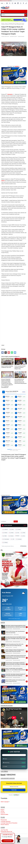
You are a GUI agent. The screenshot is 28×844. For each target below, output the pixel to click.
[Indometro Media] (5, 7)
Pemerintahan (6, 539)
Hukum (11, 532)
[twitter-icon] (10, 3)
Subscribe (14, 789)
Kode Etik (3, 813)
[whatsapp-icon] (21, 3)
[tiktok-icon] (26, 3)
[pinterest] (9, 352)
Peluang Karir (4, 819)
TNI (13, 539)
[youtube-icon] (15, 3)
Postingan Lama (23, 495)
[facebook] (2, 352)
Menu (3, 11)
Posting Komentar (21, 36)
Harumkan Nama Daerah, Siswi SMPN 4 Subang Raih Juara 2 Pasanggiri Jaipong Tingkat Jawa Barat (15, 638)
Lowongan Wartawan (5, 821)
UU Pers (2, 811)
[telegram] (15, 352)
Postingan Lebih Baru (5, 495)
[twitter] (5, 352)
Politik (23, 532)
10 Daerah (17, 535)
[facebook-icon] (7, 3)
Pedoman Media (4, 814)
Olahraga (5, 542)
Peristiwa (18, 529)
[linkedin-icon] (18, 3)
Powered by (11, 794)
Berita (12, 529)
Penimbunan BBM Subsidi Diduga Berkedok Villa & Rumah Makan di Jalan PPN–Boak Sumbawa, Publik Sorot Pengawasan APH (16, 657)
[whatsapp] (12, 352)
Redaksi (2, 809)
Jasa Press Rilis (4, 830)
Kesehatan (19, 539)
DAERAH (17, 66)
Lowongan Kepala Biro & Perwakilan (9, 823)
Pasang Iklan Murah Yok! (6, 831)
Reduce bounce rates (5, 0)
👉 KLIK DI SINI (7, 841)
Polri (17, 532)
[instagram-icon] (12, 3)
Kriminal (5, 532)
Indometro (9, 94)
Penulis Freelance (5, 824)
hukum (3, 180)
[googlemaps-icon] (23, 3)
